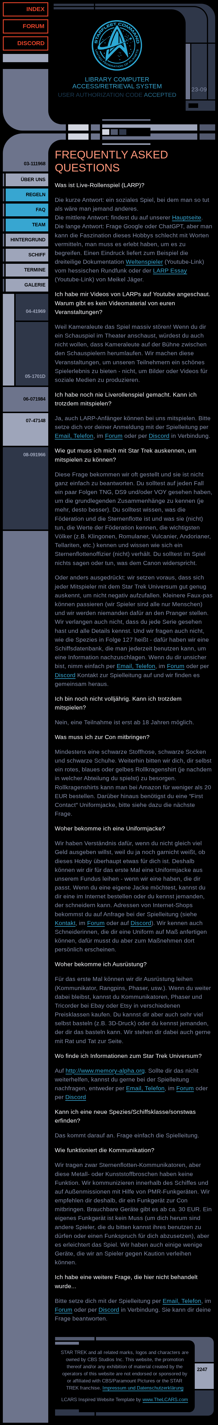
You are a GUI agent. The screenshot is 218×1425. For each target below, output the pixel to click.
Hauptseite (186, 217)
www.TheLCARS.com (165, 1399)
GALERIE (34, 285)
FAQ (40, 209)
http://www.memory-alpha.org (105, 1070)
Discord (159, 435)
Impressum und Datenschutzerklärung (142, 1388)
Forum (114, 435)
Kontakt (65, 923)
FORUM (34, 26)
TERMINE (34, 270)
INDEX (35, 9)
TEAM (38, 224)
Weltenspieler (144, 261)
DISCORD (31, 43)
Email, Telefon (74, 435)
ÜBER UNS (33, 179)
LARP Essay (170, 270)
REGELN (35, 194)
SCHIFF (36, 255)
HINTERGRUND (28, 239)
